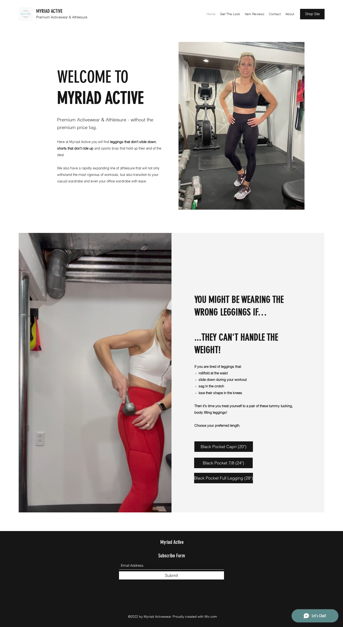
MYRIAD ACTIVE (49, 11)
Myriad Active (172, 542)
